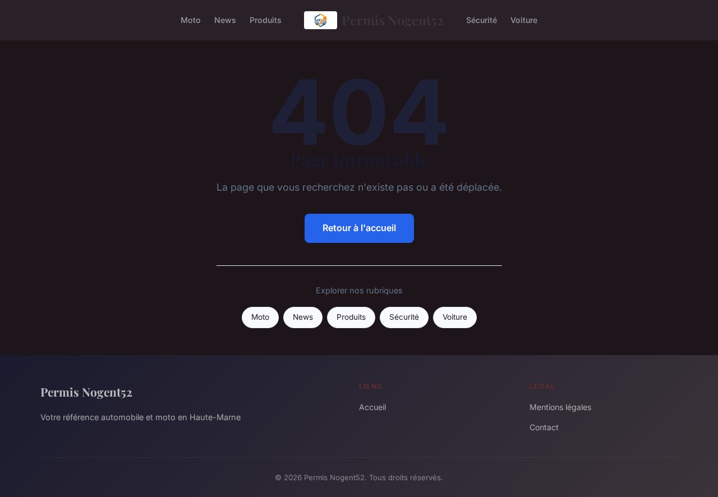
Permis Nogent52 (393, 20)
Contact (544, 427)
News (225, 20)
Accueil (372, 407)
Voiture (523, 20)
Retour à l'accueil (359, 227)
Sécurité (481, 20)
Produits (266, 20)
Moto (191, 20)
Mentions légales (560, 407)
